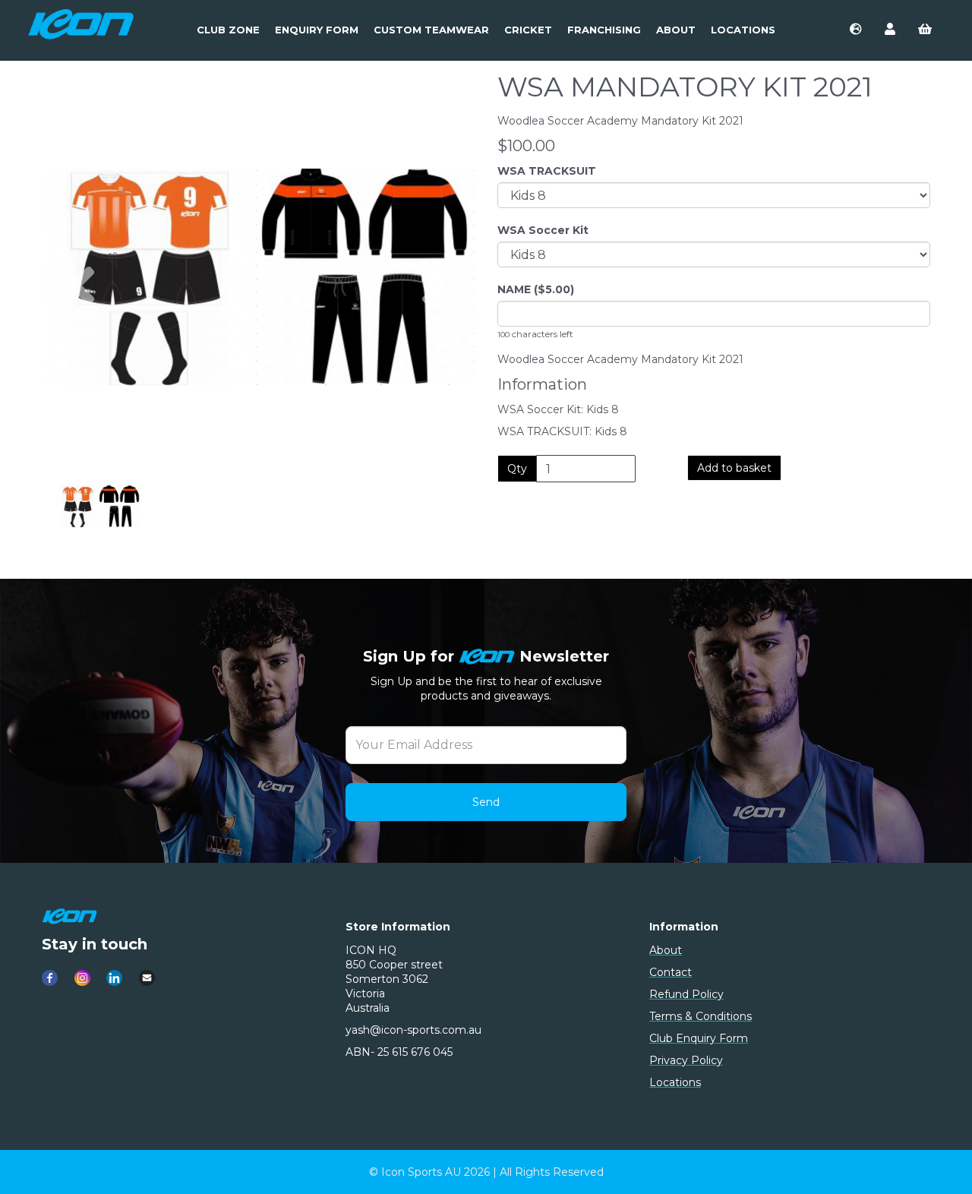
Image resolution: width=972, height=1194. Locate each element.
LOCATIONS (743, 30)
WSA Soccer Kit (543, 230)
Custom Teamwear (431, 30)
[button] (82, 352)
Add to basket (734, 468)
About (676, 30)
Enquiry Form (316, 30)
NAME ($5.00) (535, 289)
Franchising (604, 30)
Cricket (528, 30)
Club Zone (228, 30)
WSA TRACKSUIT (546, 171)
